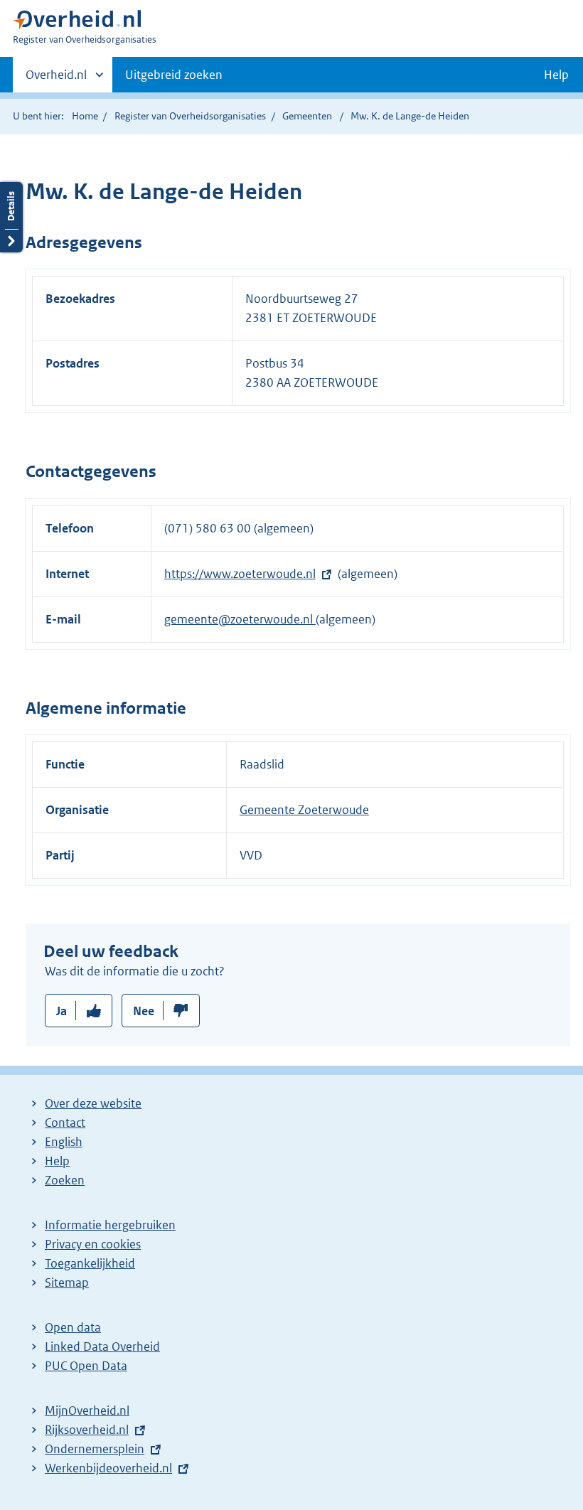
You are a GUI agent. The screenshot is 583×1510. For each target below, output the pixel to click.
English (63, 1142)
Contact (65, 1122)
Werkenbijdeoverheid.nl (108, 1468)
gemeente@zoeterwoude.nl (240, 619)
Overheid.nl (56, 79)
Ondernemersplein (94, 1449)
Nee (143, 1011)
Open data (73, 1327)
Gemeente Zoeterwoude (304, 810)
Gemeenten (307, 115)
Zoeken (65, 1180)
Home (85, 115)
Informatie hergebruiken (110, 1225)
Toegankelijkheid (90, 1263)
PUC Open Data (86, 1366)
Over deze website (93, 1103)
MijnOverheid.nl (87, 1410)
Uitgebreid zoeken (174, 74)
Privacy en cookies (93, 1244)
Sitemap (67, 1282)
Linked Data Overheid (102, 1346)
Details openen (11, 217)
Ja (61, 1011)
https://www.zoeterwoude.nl (240, 574)
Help (57, 1161)
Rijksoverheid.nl (87, 1429)
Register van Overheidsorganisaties (190, 115)
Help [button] (556, 74)
